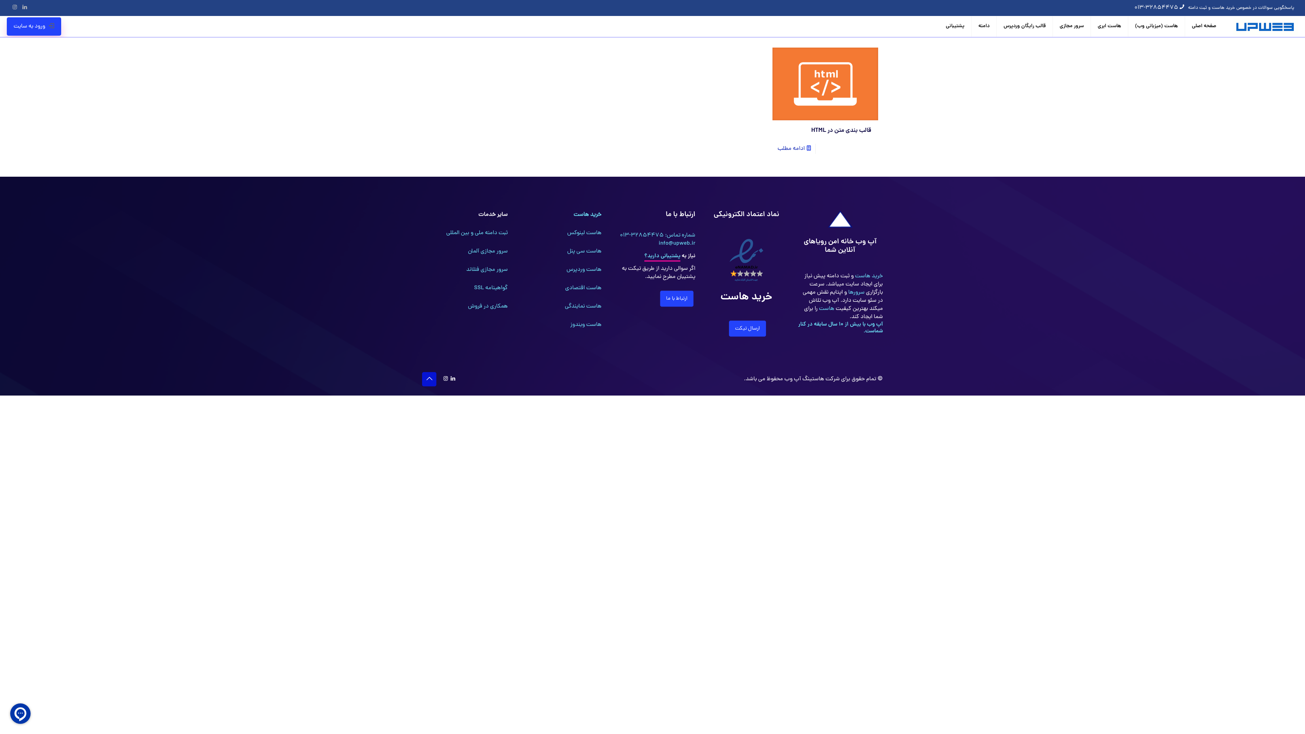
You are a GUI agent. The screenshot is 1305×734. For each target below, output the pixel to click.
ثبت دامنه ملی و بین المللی (477, 233)
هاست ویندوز (586, 324)
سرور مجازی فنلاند (487, 269)
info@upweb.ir (677, 243)
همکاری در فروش (488, 306)
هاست (826, 308)
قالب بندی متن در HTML (841, 130)
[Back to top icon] (429, 379)
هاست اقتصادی (583, 288)
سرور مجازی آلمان (488, 251)
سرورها (856, 292)
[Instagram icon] (14, 8)
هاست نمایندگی (583, 306)
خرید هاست (868, 276)
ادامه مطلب (791, 148)
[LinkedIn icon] (24, 8)
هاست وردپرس (584, 269)
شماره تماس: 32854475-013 (657, 235)
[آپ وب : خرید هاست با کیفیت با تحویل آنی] (1265, 26)
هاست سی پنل (584, 251)
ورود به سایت (29, 26)
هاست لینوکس (584, 233)
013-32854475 (1156, 7)
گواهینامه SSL (491, 288)
